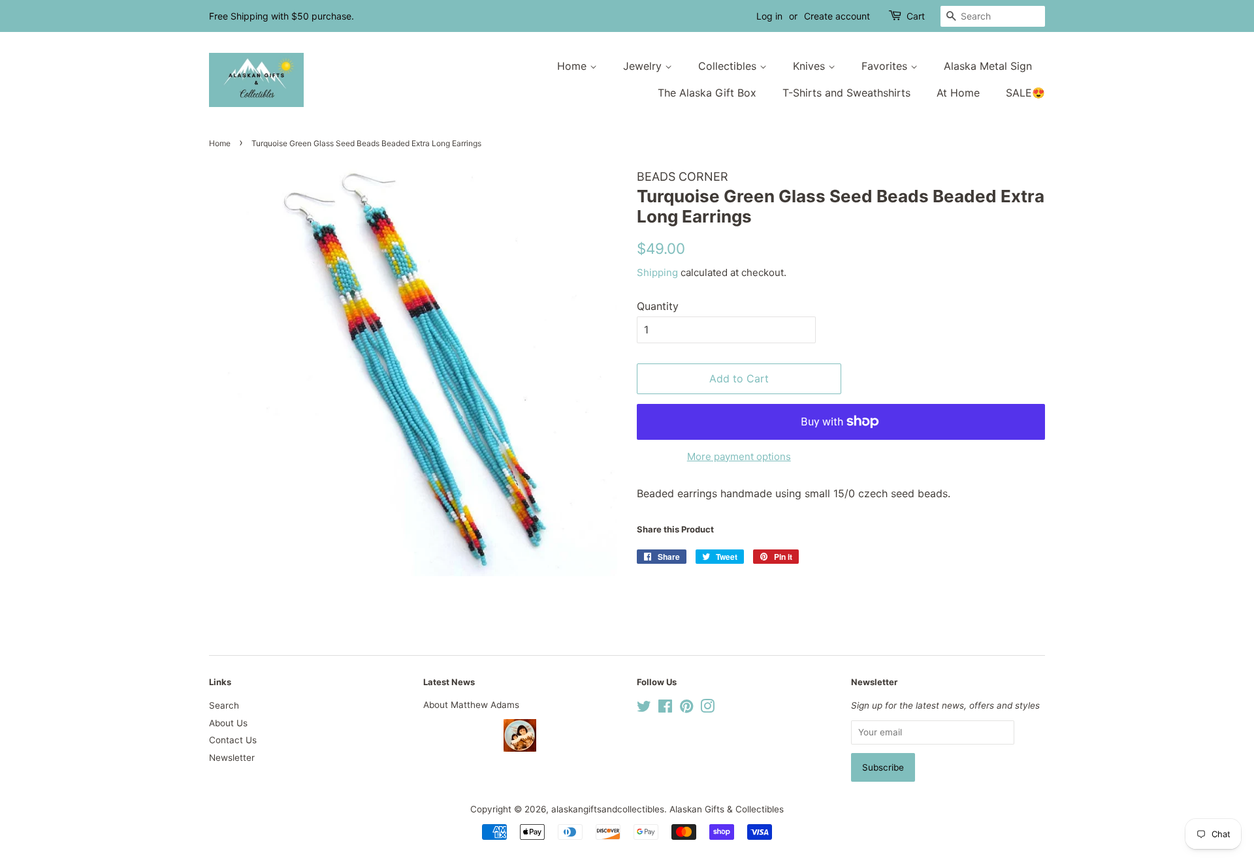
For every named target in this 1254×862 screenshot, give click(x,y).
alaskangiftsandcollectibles (607, 809)
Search (224, 705)
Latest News (449, 682)
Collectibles (729, 65)
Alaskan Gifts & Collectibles (726, 809)
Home (573, 65)
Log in (769, 16)
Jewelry (644, 65)
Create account (837, 16)
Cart (916, 16)
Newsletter (232, 757)
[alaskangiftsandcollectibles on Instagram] (707, 708)
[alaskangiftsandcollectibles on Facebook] (665, 708)
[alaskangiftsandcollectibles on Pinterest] (686, 708)
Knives (810, 65)
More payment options (739, 456)
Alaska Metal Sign (988, 65)
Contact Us (233, 740)
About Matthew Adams (471, 705)
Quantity (658, 306)
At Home (958, 92)
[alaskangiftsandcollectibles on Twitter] (644, 708)
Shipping (657, 272)
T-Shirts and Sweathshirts (846, 92)
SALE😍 (1025, 92)
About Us (228, 723)
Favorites (885, 65)
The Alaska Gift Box (707, 92)
